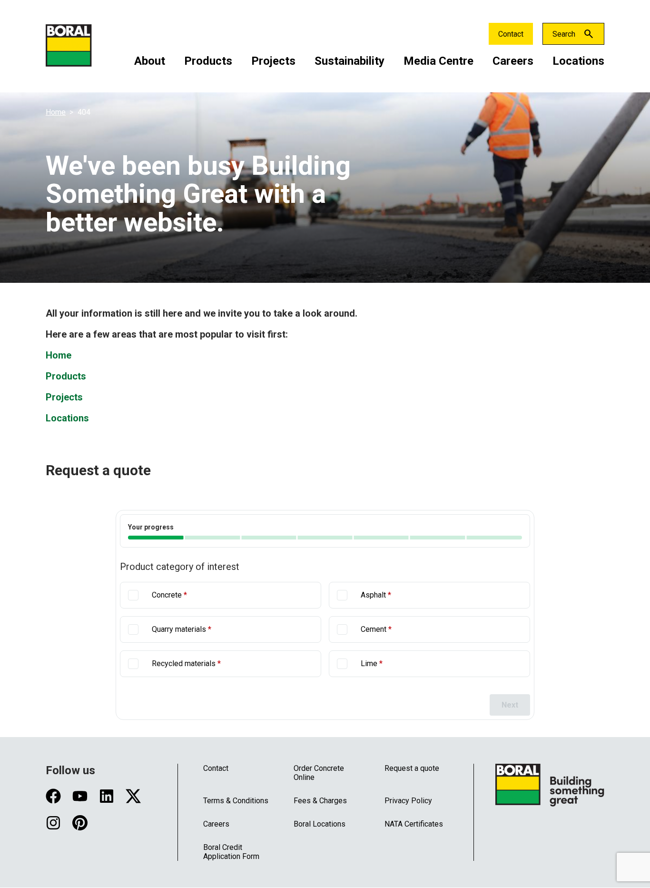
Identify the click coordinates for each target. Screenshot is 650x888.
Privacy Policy (408, 800)
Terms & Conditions (235, 800)
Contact (510, 34)
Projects (273, 61)
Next (510, 704)
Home (56, 112)
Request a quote (411, 768)
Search (563, 34)
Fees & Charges (320, 800)
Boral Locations (319, 823)
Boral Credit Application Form (231, 852)
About (149, 61)
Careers (512, 61)
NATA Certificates (413, 823)
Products (208, 61)
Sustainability (349, 61)
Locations (578, 61)
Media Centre (438, 61)
